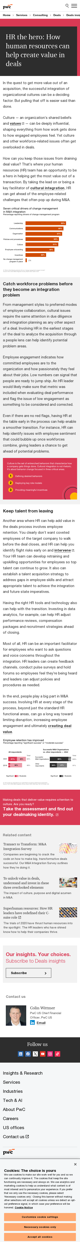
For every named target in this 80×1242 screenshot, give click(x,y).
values (15, 123)
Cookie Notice (24, 1207)
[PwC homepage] (8, 5)
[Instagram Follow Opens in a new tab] (50, 1054)
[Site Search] (67, 6)
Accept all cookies (40, 1236)
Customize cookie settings (40, 1216)
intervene (62, 550)
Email (41, 1023)
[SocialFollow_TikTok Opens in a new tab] (57, 1054)
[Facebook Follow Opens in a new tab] (28, 1054)
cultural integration (47, 188)
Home (6, 15)
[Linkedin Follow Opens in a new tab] (32, 1022)
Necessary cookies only (40, 1226)
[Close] (75, 1164)
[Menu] (74, 6)
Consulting (40, 15)
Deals (57, 15)
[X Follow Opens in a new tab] (35, 1054)
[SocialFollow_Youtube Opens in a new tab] (42, 1054)
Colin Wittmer (42, 1007)
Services (21, 15)
